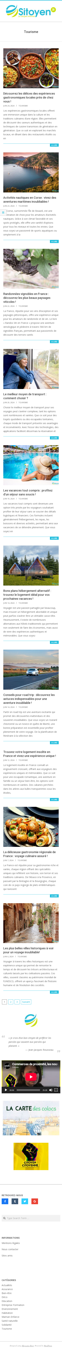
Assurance (7, 1289)
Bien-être (7, 1293)
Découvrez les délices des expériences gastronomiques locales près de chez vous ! (29, 97)
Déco (4, 1297)
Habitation (7, 1312)
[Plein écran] (56, 1090)
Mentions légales (11, 1243)
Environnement (10, 1308)
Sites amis (7, 1255)
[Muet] (50, 1090)
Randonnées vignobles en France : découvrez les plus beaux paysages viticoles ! (26, 297)
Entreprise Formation (13, 1305)
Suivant (26, 1001)
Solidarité (7, 1324)
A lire (54, 145)
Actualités (7, 1285)
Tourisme (23, 105)
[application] (31, 1076)
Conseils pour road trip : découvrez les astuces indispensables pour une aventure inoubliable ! (29, 699)
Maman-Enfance (10, 1316)
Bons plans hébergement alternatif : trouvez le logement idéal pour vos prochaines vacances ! (27, 594)
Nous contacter (10, 1249)
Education (7, 1301)
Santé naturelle (10, 1320)
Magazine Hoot (28, 1345)
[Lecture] (6, 1090)
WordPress (48, 1345)
